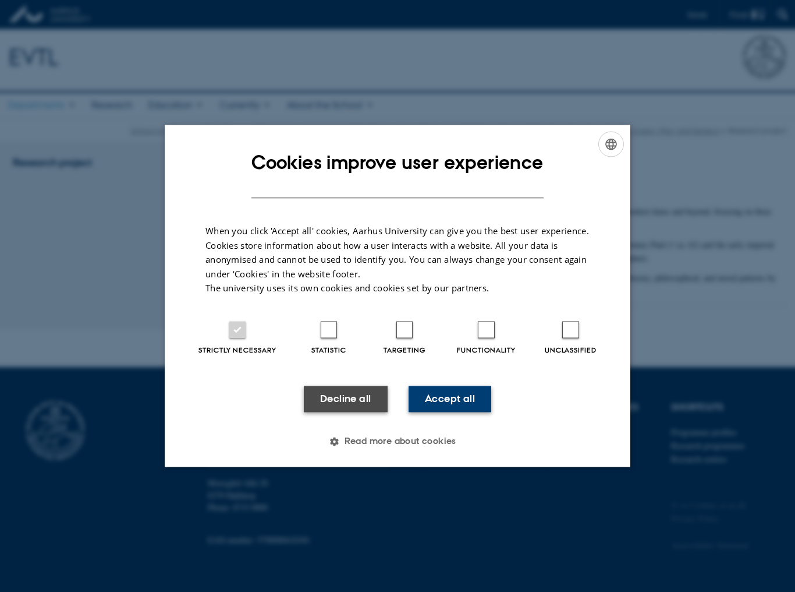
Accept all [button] (450, 398)
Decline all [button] (345, 398)
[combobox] (611, 144)
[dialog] (397, 296)
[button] (397, 442)
